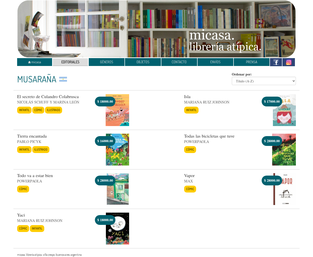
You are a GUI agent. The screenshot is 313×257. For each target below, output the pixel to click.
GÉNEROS (106, 62)
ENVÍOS (215, 62)
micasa (36, 62)
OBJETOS (142, 62)
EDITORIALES (70, 62)
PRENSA (251, 62)
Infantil (24, 110)
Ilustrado (53, 110)
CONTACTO (179, 62)
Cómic (38, 110)
